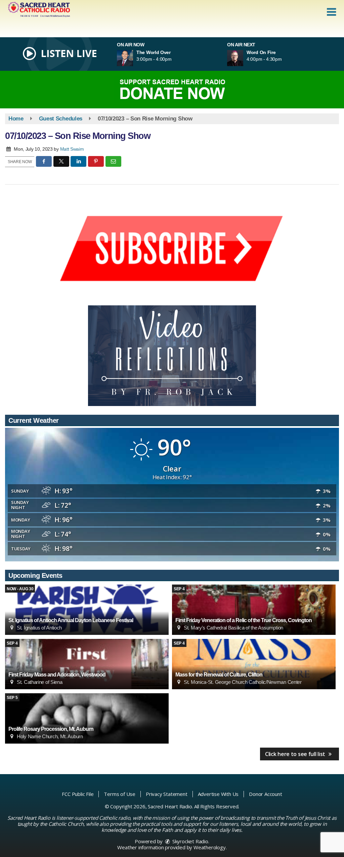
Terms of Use (119, 794)
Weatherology (210, 847)
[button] (331, 12)
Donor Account (265, 794)
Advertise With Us (218, 794)
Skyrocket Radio (189, 841)
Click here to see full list (296, 754)
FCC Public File (77, 794)
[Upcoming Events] (87, 610)
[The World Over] (133, 58)
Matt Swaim (72, 149)
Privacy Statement (166, 794)
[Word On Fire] (243, 58)
